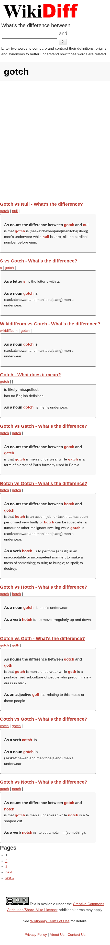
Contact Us (76, 934)
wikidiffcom (9, 330)
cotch (4, 726)
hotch (16, 594)
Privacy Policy (36, 934)
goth (15, 645)
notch (16, 789)
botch (4, 490)
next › (10, 872)
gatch (16, 433)
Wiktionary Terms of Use (50, 921)
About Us (57, 934)
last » (9, 878)
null (15, 211)
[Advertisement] (55, 141)
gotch (4, 211)
